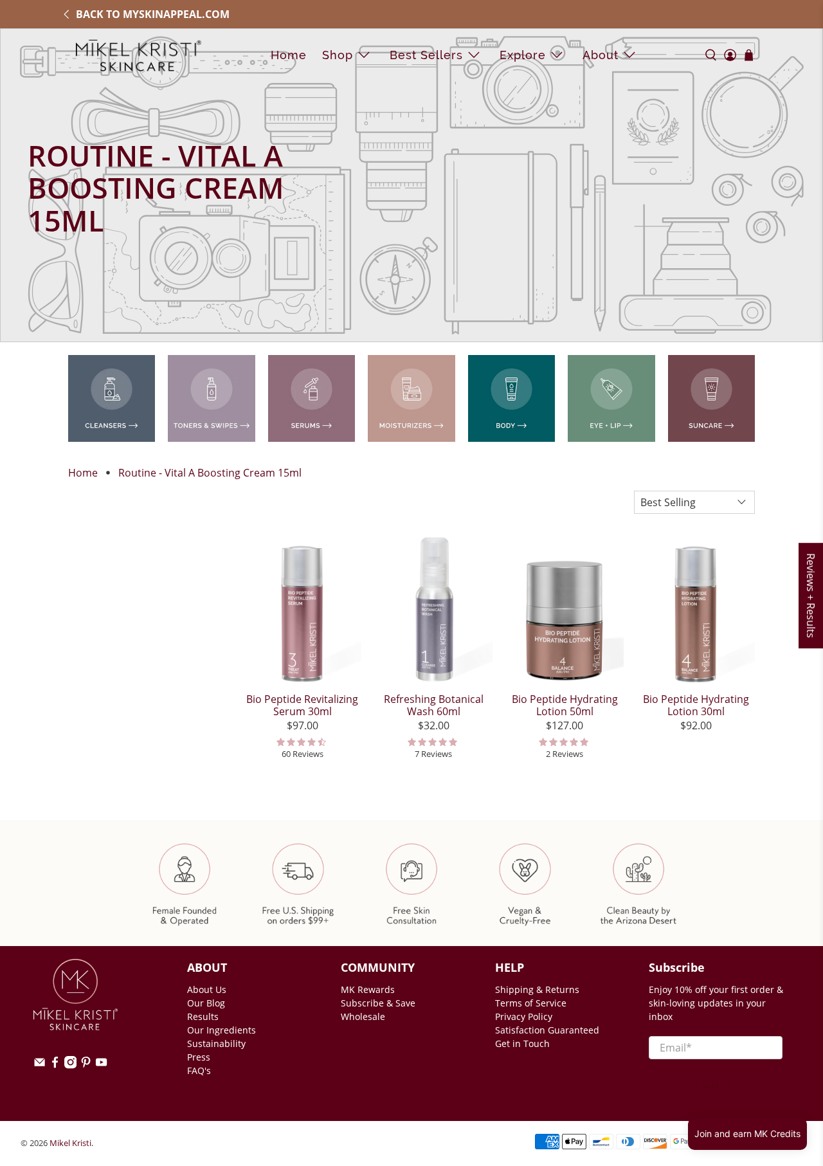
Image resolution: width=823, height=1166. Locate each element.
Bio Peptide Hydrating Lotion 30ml (696, 705)
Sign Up (715, 1084)
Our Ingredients (221, 1030)
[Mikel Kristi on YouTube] (101, 1065)
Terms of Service (530, 1003)
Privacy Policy (523, 1016)
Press (198, 1057)
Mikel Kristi (70, 1143)
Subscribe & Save (378, 1003)
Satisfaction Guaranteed (547, 1030)
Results (203, 1016)
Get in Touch (522, 1043)
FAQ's (199, 1070)
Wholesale (363, 1016)
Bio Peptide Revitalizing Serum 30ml (302, 705)
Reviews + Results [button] (811, 595)
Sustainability (216, 1043)
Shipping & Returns (537, 989)
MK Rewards (368, 989)
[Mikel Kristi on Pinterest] (86, 1065)
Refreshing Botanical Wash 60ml (434, 705)
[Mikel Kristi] (138, 55)
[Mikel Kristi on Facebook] (55, 1065)
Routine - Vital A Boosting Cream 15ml (210, 473)
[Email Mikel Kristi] (39, 1065)
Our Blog (206, 1003)
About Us (206, 989)
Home (289, 55)
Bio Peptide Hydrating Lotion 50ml (565, 705)
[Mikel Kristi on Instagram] (70, 1065)
